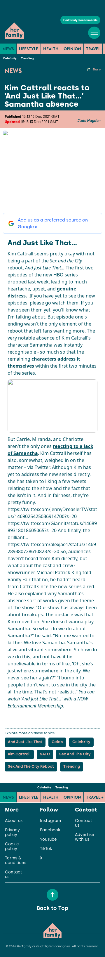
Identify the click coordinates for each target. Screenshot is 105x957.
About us (13, 820)
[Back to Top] (52, 895)
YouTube (48, 839)
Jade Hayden (88, 121)
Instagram (50, 820)
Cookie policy (12, 846)
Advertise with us (84, 837)
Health (51, 48)
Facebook (50, 830)
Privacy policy (12, 832)
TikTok (46, 849)
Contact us (13, 874)
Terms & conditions (15, 860)
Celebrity (10, 58)
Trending (27, 58)
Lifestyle (28, 48)
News (8, 48)
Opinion (72, 48)
